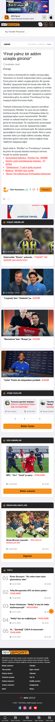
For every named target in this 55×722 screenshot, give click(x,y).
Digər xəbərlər (39, 720)
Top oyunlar (6, 670)
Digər (4, 689)
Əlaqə (32, 689)
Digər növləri (34, 670)
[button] (15, 418)
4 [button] (27, 419)
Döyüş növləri (7, 673)
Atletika (32, 666)
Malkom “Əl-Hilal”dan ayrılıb (19, 170)
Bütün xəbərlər (27, 491)
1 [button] (18, 419)
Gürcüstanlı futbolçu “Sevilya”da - (26, 158)
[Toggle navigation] (51, 24)
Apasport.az (38, 94)
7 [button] (36, 419)
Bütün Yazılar (27, 426)
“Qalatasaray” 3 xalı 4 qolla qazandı (23, 167)
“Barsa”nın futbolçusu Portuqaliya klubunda (28, 174)
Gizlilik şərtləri (35, 681)
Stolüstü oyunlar (8, 677)
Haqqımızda (34, 685)
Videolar (33, 673)
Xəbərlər (41, 44)
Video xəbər (49, 720)
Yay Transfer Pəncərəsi (14, 32)
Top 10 (32, 677)
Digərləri (27, 556)
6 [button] (33, 419)
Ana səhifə (5, 720)
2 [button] (21, 419)
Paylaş (45, 190)
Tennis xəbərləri (8, 685)
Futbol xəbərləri (8, 681)
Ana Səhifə (32, 44)
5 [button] (30, 419)
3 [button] (24, 419)
